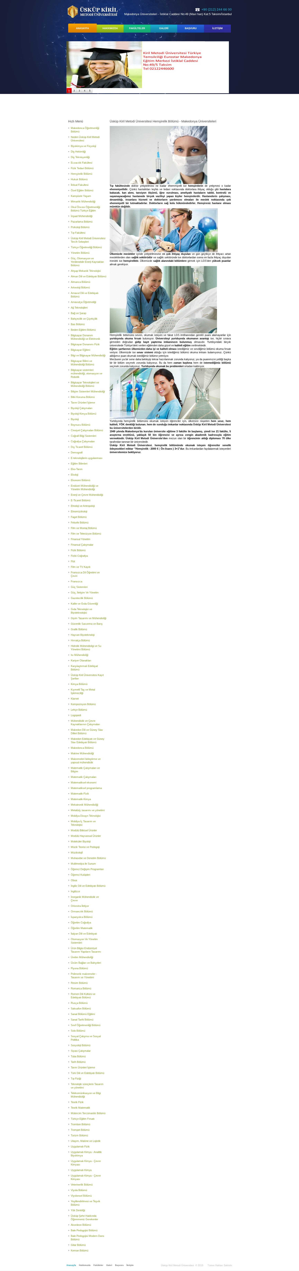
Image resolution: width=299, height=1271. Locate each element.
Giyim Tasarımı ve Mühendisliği (88, 618)
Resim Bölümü (79, 982)
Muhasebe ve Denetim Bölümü (88, 858)
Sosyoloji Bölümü (80, 1045)
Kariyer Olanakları (81, 660)
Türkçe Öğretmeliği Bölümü (86, 247)
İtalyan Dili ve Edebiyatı (84, 933)
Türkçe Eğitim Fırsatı (82, 1118)
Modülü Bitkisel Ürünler (84, 830)
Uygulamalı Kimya (81, 1170)
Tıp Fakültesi (78, 232)
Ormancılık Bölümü (82, 911)
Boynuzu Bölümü (80, 424)
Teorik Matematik (80, 1107)
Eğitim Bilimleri (79, 463)
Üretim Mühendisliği (82, 957)
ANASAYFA (82, 28)
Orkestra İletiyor (80, 905)
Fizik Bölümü (78, 550)
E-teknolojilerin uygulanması (86, 458)
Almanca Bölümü (80, 281)
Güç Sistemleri (79, 586)
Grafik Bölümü (79, 629)
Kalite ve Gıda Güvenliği (84, 603)
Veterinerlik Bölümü (82, 1184)
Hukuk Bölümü (79, 179)
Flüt (73, 561)
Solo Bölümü (78, 1030)
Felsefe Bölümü (79, 522)
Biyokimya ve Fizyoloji (83, 146)
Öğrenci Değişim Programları (87, 869)
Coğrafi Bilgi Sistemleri (83, 435)
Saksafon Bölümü (81, 1008)
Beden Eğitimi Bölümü (83, 329)
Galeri (109, 1265)
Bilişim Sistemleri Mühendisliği (88, 391)
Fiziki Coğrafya (79, 555)
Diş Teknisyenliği (80, 157)
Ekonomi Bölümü (80, 480)
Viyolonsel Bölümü (81, 1195)
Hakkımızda (84, 1265)
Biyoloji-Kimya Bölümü (83, 413)
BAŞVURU (191, 28)
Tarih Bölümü (78, 1061)
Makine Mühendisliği (82, 753)
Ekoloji (74, 474)
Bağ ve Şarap (78, 313)
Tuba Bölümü (78, 1056)
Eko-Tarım (77, 469)
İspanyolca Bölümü (81, 917)
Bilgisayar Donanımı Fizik (85, 344)
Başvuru (119, 1265)
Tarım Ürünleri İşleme (83, 402)
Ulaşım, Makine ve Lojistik (86, 1140)
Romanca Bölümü (81, 988)
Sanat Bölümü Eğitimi (83, 1014)
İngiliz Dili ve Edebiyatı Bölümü (88, 885)
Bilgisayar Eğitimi (80, 349)
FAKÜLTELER (137, 28)
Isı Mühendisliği (79, 654)
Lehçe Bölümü (79, 709)
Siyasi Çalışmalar (81, 1050)
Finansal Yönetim (80, 539)
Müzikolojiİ (77, 852)
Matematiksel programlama (86, 788)
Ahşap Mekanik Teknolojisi (86, 270)
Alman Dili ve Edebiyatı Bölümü (88, 276)
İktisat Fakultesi (79, 184)
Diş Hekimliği (78, 151)
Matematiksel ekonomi (83, 782)
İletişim (130, 1265)
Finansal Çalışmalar (82, 544)
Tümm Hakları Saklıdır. (220, 1265)
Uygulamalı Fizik (80, 1146)
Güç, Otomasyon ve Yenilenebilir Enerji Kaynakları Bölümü (87, 262)
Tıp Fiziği (76, 1078)
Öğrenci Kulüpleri (80, 874)
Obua (74, 880)
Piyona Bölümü (79, 968)
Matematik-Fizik (80, 793)
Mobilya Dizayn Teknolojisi (86, 815)
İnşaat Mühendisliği (81, 216)
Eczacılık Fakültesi (81, 162)
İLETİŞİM (217, 28)
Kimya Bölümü (79, 684)
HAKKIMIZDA (110, 28)
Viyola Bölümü (79, 1190)
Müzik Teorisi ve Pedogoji (85, 846)
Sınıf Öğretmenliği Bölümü (85, 1025)
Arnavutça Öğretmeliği (83, 302)
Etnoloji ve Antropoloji (83, 505)
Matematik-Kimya (81, 799)
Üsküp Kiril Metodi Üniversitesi (92, 11)
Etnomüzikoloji (79, 511)
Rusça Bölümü (79, 1002)
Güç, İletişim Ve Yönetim (85, 592)
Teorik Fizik (77, 1102)
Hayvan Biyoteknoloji (82, 634)
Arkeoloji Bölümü (80, 287)
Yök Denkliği (78, 1210)
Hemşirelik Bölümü (81, 173)
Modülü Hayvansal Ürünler (86, 835)
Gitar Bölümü (78, 1244)
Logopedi (76, 715)
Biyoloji (75, 419)
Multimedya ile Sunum (83, 863)
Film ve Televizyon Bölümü (86, 533)
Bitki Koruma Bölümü (83, 397)
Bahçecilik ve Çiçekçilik (84, 318)
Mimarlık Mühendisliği (83, 201)
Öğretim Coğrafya (81, 922)
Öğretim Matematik (82, 928)
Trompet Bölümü (80, 1129)
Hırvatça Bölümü (80, 640)
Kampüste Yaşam (81, 195)
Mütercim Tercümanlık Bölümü (88, 1113)
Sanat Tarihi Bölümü (82, 1019)
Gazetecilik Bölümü (82, 598)
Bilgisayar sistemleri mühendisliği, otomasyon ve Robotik (86, 373)
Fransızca (76, 581)
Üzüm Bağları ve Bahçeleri (86, 962)
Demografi (77, 452)
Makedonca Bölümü (82, 747)
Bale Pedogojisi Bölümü (84, 1230)
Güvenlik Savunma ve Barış (87, 623)
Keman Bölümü (79, 1250)
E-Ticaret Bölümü (80, 500)
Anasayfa (71, 1265)
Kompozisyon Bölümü (83, 704)
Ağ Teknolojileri (79, 307)
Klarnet (75, 698)
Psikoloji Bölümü (80, 227)
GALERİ (163, 28)
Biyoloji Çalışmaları (81, 408)
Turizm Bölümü (79, 1135)
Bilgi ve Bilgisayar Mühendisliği (88, 355)
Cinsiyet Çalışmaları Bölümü (87, 430)
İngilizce (75, 891)
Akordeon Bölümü (81, 1224)
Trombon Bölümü (80, 1124)
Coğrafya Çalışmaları (83, 441)
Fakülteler (98, 1265)
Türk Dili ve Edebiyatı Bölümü (87, 1073)
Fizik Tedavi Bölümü (82, 168)
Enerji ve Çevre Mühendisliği (87, 494)
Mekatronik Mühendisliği (84, 804)
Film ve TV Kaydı (80, 566)
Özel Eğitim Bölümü (82, 190)
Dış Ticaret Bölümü (81, 446)
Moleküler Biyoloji (80, 841)
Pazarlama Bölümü (81, 221)
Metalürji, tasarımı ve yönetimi (88, 810)
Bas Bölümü (78, 324)
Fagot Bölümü (79, 516)
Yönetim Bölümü (80, 252)
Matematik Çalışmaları (83, 776)
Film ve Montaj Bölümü (84, 528)
